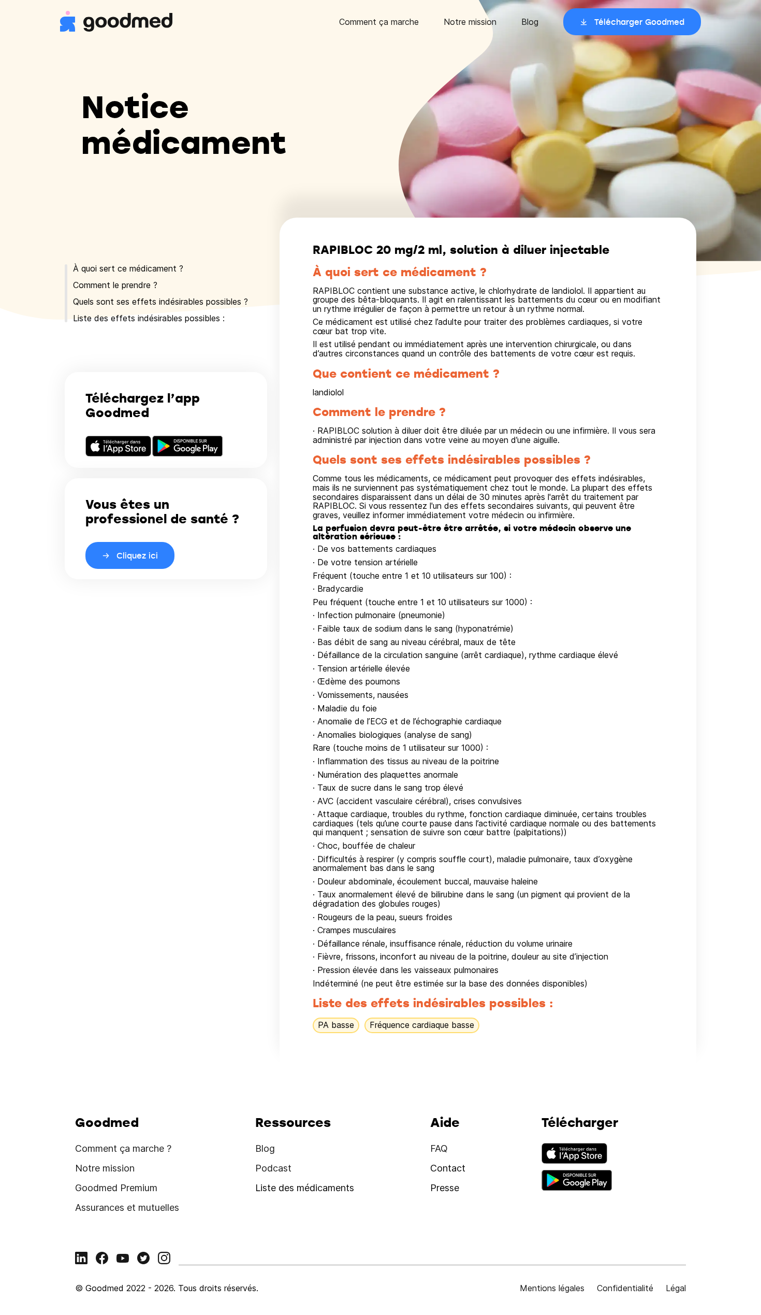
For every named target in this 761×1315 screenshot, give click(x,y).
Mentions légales (552, 1288)
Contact (447, 1168)
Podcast (273, 1168)
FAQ (439, 1148)
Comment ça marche (379, 22)
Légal (676, 1288)
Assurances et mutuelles (127, 1207)
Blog (529, 22)
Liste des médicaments (304, 1187)
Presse (444, 1187)
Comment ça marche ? (123, 1148)
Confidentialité (625, 1288)
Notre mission (470, 22)
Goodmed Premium (116, 1187)
